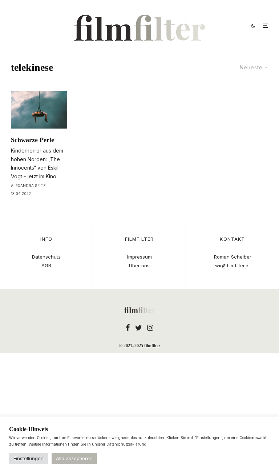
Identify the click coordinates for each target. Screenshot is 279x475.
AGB (46, 265)
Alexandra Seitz (28, 185)
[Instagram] (150, 327)
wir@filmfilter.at (232, 265)
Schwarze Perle (32, 139)
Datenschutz (46, 257)
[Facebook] (128, 327)
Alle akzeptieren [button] (74, 458)
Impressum (139, 257)
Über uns (139, 265)
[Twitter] (139, 327)
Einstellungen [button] (28, 458)
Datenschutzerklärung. (126, 444)
